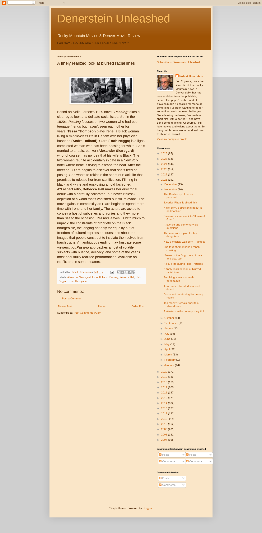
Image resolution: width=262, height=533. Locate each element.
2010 (164, 424)
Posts (165, 454)
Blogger (147, 508)
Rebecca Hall (126, 277)
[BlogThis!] (122, 272)
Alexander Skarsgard (79, 277)
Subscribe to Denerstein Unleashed (178, 62)
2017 (164, 387)
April (167, 349)
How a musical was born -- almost (184, 241)
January (169, 365)
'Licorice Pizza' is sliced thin (180, 202)
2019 (164, 376)
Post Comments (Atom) (88, 312)
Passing (113, 277)
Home (101, 306)
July (167, 333)
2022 (164, 174)
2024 (164, 163)
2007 (164, 439)
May (167, 344)
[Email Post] (112, 272)
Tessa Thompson (77, 281)
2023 (164, 169)
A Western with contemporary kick (184, 311)
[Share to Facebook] (130, 272)
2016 (164, 392)
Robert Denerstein (191, 76)
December (171, 184)
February (170, 359)
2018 (164, 382)
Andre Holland (99, 277)
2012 (164, 413)
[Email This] (119, 272)
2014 (164, 403)
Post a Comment (72, 298)
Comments (168, 461)
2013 (164, 408)
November (171, 189)
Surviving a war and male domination (179, 279)
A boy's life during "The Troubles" (184, 263)
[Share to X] (126, 272)
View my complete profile (172, 138)
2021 (164, 179)
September (171, 323)
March (168, 354)
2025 (164, 158)
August (169, 328)
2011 (164, 418)
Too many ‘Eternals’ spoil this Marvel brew (181, 304)
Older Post (138, 306)
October (169, 317)
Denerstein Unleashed (113, 18)
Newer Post (65, 306)
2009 (164, 429)
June (167, 338)
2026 (164, 153)
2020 (164, 371)
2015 (164, 397)
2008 (164, 434)
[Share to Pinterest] (133, 272)
